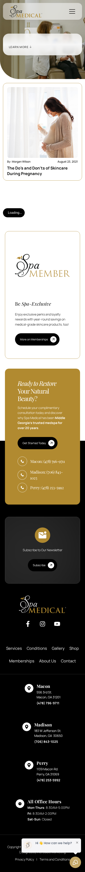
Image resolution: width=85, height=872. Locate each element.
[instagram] (42, 625)
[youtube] (57, 625)
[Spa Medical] (25, 11)
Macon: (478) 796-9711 (47, 461)
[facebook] (28, 625)
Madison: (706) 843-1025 (46, 474)
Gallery (58, 648)
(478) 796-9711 (48, 703)
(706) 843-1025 (46, 741)
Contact (68, 661)
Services (14, 648)
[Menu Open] (72, 11)
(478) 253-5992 (48, 780)
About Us (47, 661)
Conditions (37, 648)
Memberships (21, 661)
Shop (74, 648)
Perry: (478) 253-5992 (47, 487)
